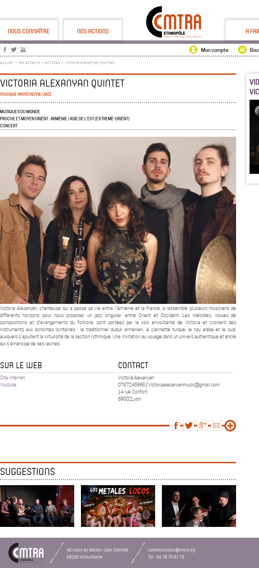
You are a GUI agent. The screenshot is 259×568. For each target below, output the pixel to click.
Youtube (8, 384)
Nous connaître (29, 31)
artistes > (55, 62)
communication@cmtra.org (171, 549)
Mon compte (214, 50)
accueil (7, 62)
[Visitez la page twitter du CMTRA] (13, 51)
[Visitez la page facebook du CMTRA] (4, 51)
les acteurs (29, 62)
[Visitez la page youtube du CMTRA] (23, 51)
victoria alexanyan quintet (89, 62)
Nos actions (93, 31)
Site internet (12, 377)
